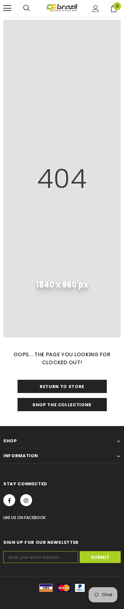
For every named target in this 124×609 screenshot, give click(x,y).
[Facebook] (9, 500)
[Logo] (62, 8)
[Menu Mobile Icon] (7, 8)
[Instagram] (26, 500)
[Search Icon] (26, 8)
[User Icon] (95, 8)
